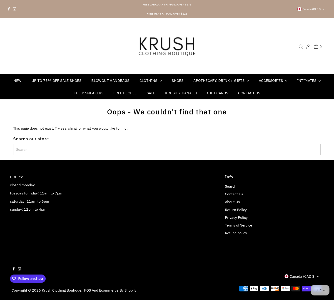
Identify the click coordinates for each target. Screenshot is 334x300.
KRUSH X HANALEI (181, 93)
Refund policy (236, 233)
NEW (17, 80)
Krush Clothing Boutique (61, 290)
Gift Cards (217, 93)
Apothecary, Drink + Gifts (219, 80)
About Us (232, 201)
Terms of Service (238, 225)
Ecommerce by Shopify (118, 290)
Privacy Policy (236, 217)
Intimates (307, 80)
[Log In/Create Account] (308, 47)
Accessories (271, 80)
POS (87, 290)
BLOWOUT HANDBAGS (110, 80)
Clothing (149, 80)
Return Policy (236, 209)
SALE (151, 93)
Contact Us (249, 93)
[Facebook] (9, 9)
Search (230, 186)
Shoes (177, 80)
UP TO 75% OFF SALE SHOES (57, 80)
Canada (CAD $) (312, 9)
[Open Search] (301, 47)
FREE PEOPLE (125, 93)
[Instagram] (14, 9)
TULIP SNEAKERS (89, 93)
